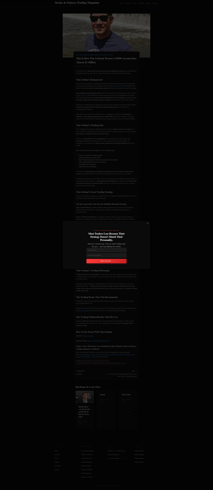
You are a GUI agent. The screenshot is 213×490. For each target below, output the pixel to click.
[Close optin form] (148, 224)
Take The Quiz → (106, 261)
